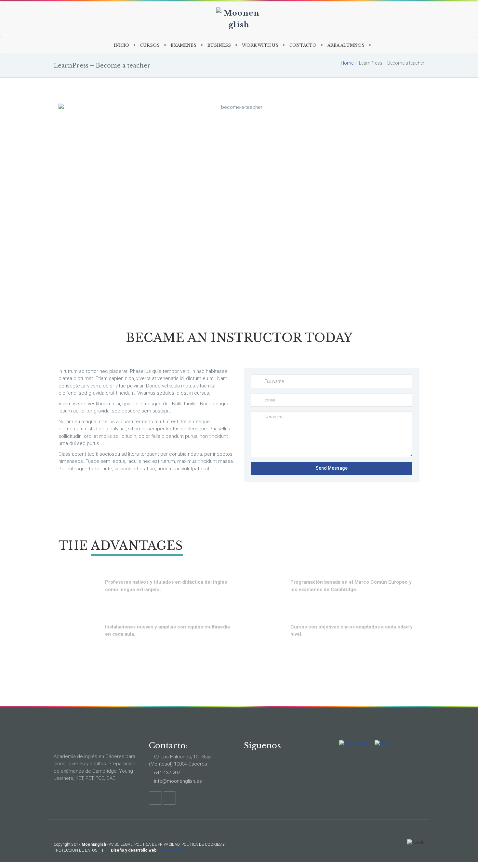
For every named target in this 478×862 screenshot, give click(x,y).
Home (347, 63)
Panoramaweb (171, 850)
